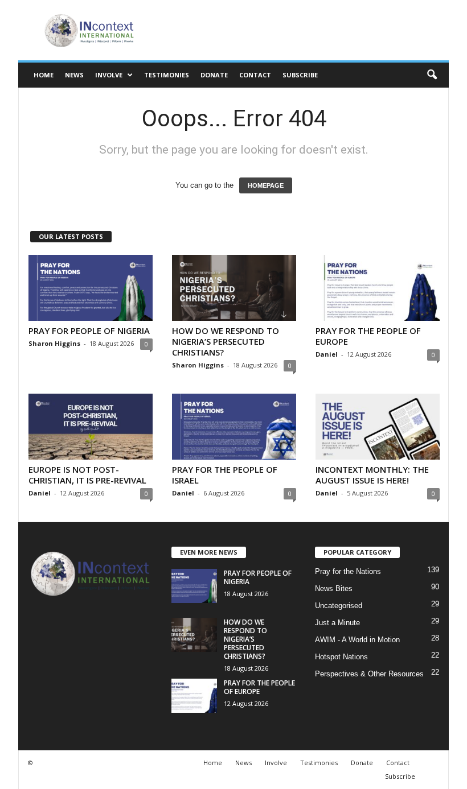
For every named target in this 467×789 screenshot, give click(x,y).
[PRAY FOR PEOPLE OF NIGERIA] (90, 288)
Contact (255, 75)
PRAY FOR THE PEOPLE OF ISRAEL (224, 475)
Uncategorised (338, 605)
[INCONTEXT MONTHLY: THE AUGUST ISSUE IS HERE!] (378, 427)
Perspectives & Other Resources (369, 674)
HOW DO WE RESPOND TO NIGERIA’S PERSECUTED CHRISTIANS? (225, 341)
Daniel (327, 354)
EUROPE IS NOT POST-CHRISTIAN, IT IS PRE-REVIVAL (87, 475)
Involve (108, 75)
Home (44, 75)
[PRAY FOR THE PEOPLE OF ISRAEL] (234, 427)
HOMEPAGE (266, 185)
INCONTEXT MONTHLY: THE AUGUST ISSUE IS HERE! (372, 475)
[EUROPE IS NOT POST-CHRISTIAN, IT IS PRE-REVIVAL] (90, 427)
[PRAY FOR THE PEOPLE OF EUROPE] (378, 288)
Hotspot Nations (341, 656)
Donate (214, 75)
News (74, 75)
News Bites (334, 588)
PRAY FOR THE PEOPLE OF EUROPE (368, 336)
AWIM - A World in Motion (357, 639)
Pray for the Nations (348, 571)
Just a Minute (337, 622)
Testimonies (166, 75)
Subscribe (300, 75)
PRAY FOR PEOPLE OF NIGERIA (89, 330)
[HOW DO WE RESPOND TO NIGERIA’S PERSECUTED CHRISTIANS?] (234, 288)
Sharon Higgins (54, 343)
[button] (431, 75)
